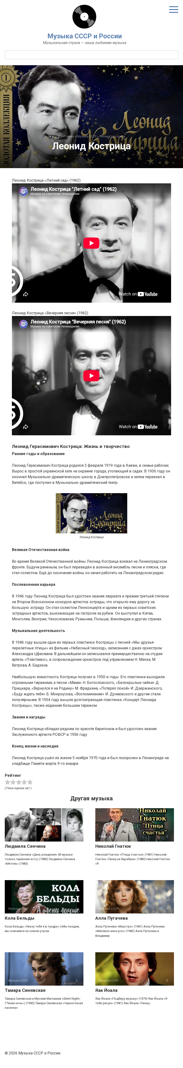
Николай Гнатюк (113, 846)
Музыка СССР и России (84, 36)
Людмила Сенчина (25, 846)
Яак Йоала (106, 990)
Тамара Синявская (25, 990)
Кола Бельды (19, 918)
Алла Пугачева (111, 918)
